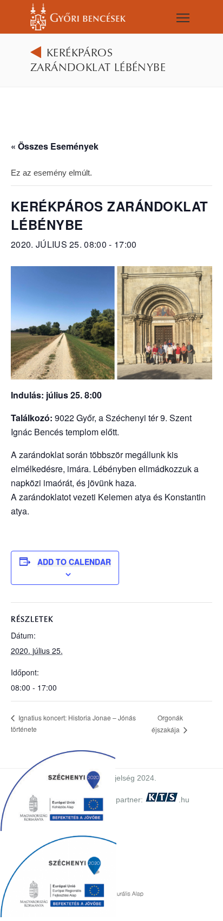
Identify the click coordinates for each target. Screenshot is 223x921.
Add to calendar (74, 561)
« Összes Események (55, 146)
